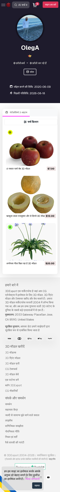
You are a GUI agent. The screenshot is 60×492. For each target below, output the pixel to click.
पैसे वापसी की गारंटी (14, 442)
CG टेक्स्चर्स (11, 369)
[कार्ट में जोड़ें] (44, 161)
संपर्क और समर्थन (15, 398)
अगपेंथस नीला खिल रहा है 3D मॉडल (21, 263)
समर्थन (8, 404)
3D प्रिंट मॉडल (12, 358)
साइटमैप (52, 459)
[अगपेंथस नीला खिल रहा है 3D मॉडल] (31, 242)
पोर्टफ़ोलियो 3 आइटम (18, 112)
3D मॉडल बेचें (12, 374)
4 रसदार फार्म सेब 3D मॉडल (18, 168)
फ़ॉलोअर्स (19, 63)
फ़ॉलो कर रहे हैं (38, 63)
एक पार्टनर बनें (12, 380)
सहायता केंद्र (11, 409)
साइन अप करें (50, 4)
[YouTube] (48, 478)
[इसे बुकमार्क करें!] (51, 161)
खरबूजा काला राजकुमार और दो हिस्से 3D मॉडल (26, 215)
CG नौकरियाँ (11, 391)
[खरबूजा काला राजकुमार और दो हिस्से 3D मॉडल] (31, 194)
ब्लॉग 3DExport (13, 385)
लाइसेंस (8, 420)
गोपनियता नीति (12, 431)
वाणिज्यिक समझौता (14, 426)
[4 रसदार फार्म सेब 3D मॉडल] (31, 147)
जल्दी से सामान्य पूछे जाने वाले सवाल (22, 415)
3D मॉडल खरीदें (14, 346)
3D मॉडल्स (10, 352)
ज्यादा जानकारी (32, 479)
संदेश (31, 71)
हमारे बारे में (11, 285)
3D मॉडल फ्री (12, 363)
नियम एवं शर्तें (11, 437)
